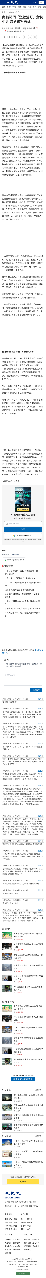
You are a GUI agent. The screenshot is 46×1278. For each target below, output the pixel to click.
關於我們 (14, 1202)
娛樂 (15, 1226)
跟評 (40, 699)
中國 (14, 7)
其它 (29, 1229)
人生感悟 (8, 1243)
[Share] (15, 939)
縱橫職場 (27, 1246)
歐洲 (29, 1226)
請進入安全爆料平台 (23, 1079)
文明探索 (16, 1239)
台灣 (34, 7)
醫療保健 (27, 1243)
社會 (11, 1229)
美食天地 (35, 1246)
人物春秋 (16, 1246)
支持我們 (23, 1182)
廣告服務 (24, 1206)
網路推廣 (15, 554)
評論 (29, 7)
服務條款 (32, 1202)
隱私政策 (8, 1206)
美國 (19, 7)
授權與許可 (23, 1202)
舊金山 (29, 1219)
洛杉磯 (23, 1222)
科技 (6, 1226)
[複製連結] (20, 37)
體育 (6, 1229)
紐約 (22, 1219)
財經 (11, 1226)
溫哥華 (23, 1226)
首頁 (4, 7)
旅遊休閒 (27, 1249)
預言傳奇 (16, 1249)
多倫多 (29, 1222)
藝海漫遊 (8, 1253)
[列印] (25, 37)
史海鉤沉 (8, 1246)
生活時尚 (35, 1243)
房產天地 (27, 1239)
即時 (9, 7)
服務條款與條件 (31, 539)
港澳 (15, 1222)
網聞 (15, 1229)
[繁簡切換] (35, 37)
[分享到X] (14, 37)
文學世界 (16, 1243)
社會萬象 (10, 12)
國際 (24, 7)
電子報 (7, 1202)
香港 (40, 7)
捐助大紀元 (33, 1206)
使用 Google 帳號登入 (25, 535)
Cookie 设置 (23, 1273)
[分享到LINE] (9, 37)
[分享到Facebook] (4, 37)
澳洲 (22, 1229)
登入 (41, 2)
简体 (34, 2)
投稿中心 (16, 1206)
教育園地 (8, 1249)
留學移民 (35, 1239)
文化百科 (8, 1239)
